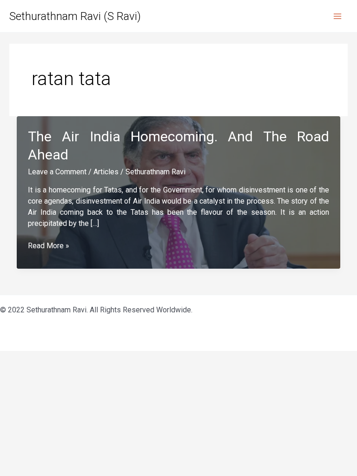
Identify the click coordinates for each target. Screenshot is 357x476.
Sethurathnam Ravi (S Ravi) (75, 16)
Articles (106, 171)
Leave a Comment (57, 171)
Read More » (48, 246)
